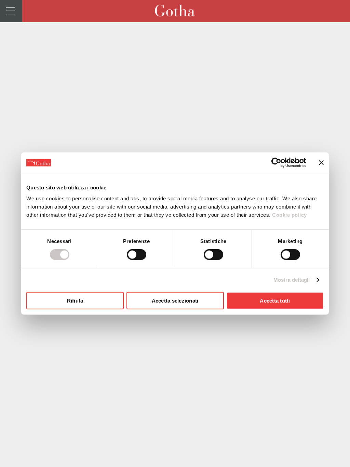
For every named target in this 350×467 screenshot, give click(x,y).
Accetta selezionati (175, 300)
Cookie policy (289, 214)
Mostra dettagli (291, 280)
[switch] (136, 254)
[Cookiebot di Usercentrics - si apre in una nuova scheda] (276, 163)
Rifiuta (75, 300)
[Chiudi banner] (321, 162)
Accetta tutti (275, 300)
